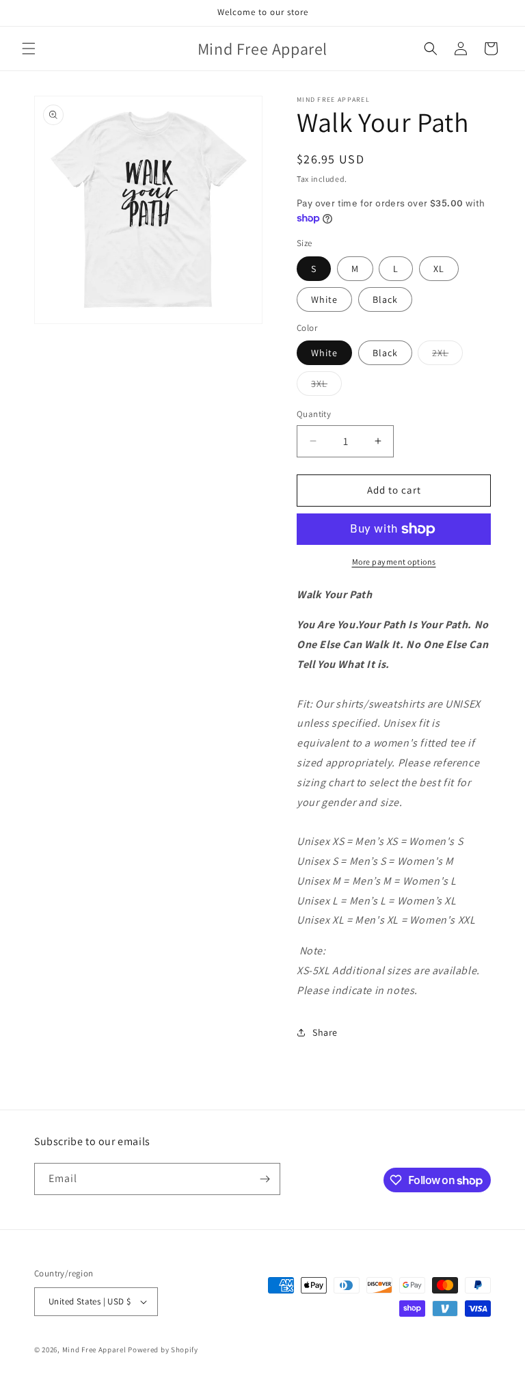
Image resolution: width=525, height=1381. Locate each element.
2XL (447, 355)
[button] (29, 48)
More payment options (394, 562)
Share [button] (325, 1032)
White (324, 299)
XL (438, 269)
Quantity (314, 414)
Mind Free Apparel (94, 1349)
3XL (326, 386)
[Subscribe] (265, 1179)
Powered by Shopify (163, 1349)
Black (385, 299)
